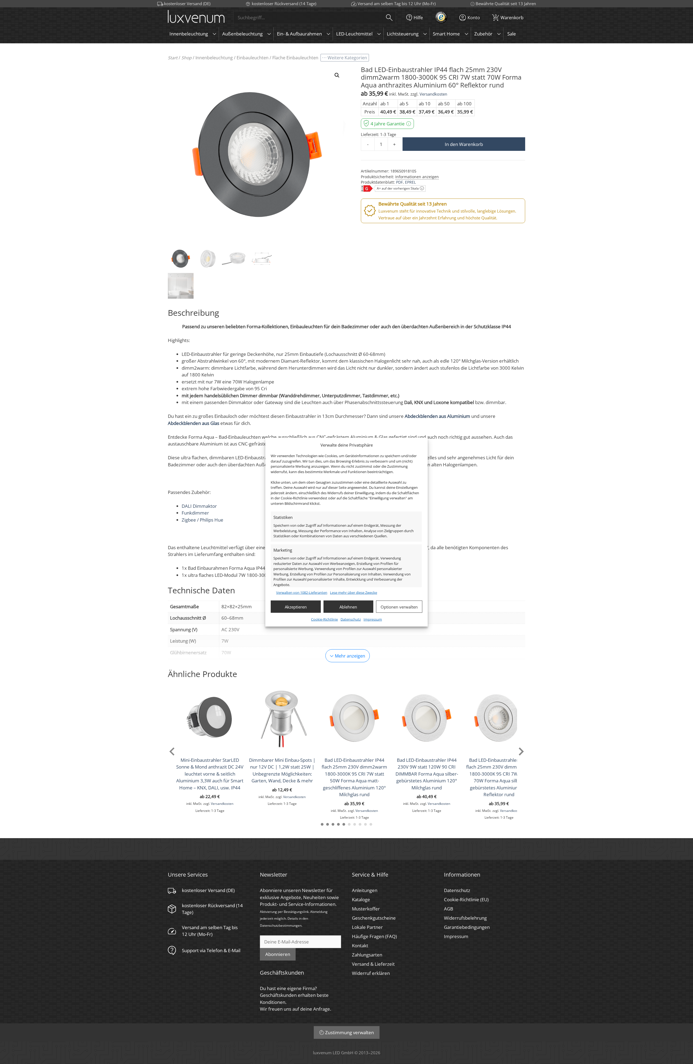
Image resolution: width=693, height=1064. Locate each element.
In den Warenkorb (464, 144)
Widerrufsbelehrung (465, 918)
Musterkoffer (366, 909)
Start (173, 58)
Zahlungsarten (367, 955)
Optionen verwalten (399, 606)
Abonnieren (277, 954)
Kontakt (360, 945)
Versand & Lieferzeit (373, 964)
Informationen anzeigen (417, 176)
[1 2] (327, 824)
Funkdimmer (195, 513)
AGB (448, 909)
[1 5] (343, 824)
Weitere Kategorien (347, 58)
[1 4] (338, 824)
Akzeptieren (296, 606)
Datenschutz (351, 619)
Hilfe (418, 17)
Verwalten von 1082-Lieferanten (301, 592)
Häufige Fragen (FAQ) (374, 936)
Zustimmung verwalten (349, 1032)
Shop (186, 58)
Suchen (389, 17)
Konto (474, 17)
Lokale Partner (367, 927)
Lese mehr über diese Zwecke (353, 592)
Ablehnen (348, 606)
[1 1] (322, 824)
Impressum (373, 619)
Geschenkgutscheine (374, 918)
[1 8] (360, 824)
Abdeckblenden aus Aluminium (437, 416)
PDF (399, 182)
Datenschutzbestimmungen (281, 925)
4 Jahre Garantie (388, 124)
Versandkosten (433, 94)
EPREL (410, 182)
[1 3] (333, 824)
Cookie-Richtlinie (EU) (466, 899)
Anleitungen (364, 890)
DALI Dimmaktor (199, 506)
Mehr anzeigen (350, 656)
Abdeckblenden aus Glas (193, 423)
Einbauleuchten (253, 58)
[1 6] (349, 824)
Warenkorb (509, 16)
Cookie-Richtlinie (324, 619)
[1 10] (371, 824)
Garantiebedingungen (467, 927)
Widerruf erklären (371, 973)
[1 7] (354, 824)
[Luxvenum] (196, 17)
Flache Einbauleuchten (295, 58)
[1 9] (365, 824)
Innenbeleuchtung (214, 58)
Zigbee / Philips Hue (202, 520)
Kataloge (361, 899)
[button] (337, 75)
